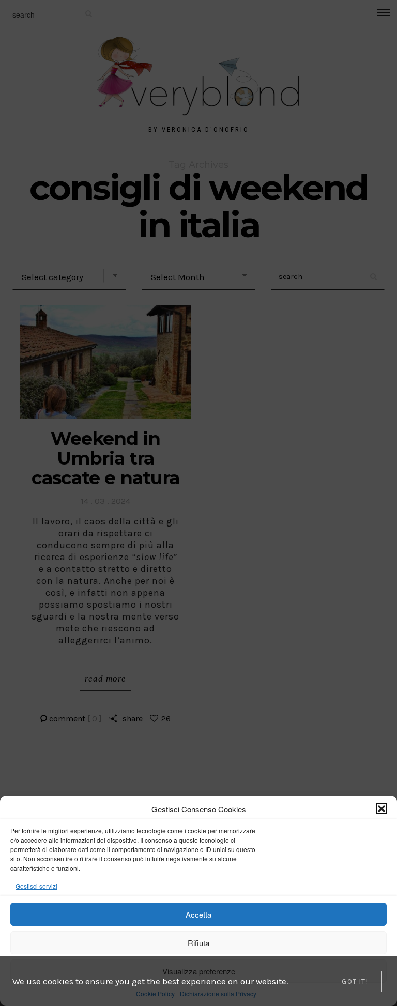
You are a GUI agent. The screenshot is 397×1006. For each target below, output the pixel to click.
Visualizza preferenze (198, 971)
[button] (381, 808)
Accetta (198, 914)
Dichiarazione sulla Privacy (218, 993)
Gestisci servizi (36, 885)
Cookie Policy (155, 993)
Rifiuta (198, 942)
